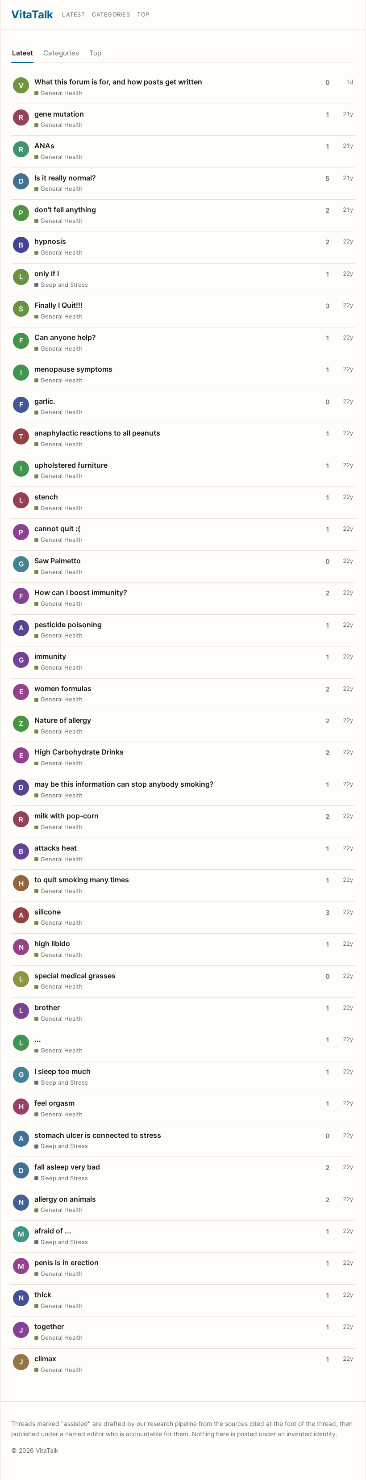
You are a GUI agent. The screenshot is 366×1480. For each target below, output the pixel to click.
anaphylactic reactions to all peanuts (97, 432)
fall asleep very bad (67, 1166)
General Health (62, 92)
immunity (50, 656)
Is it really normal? (65, 177)
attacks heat (55, 847)
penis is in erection (66, 1262)
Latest (73, 14)
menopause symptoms (73, 369)
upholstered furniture (71, 465)
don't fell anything (65, 209)
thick (42, 1294)
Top (143, 14)
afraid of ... (52, 1230)
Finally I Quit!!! (58, 305)
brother (47, 1007)
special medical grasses (75, 975)
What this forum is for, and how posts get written (118, 81)
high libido (52, 943)
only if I (46, 273)
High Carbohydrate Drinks (79, 751)
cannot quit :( (57, 528)
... (37, 1039)
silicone (47, 911)
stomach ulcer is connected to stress (97, 1135)
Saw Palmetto (57, 560)
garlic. (44, 401)
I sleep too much (62, 1071)
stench (46, 496)
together (49, 1326)
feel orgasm (54, 1102)
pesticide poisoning (68, 624)
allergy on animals (65, 1199)
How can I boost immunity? (80, 592)
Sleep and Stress (64, 284)
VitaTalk (32, 14)
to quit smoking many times (81, 879)
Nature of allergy (62, 720)
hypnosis (50, 241)
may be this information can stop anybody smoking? (124, 784)
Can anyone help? (65, 337)
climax (45, 1358)
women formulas (63, 688)
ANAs (44, 145)
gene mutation (59, 113)
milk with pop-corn (66, 815)
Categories (111, 14)
